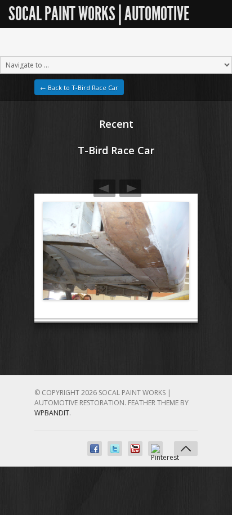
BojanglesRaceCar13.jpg (130, 188)
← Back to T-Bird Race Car (79, 87)
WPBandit (51, 413)
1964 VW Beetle (104, 188)
